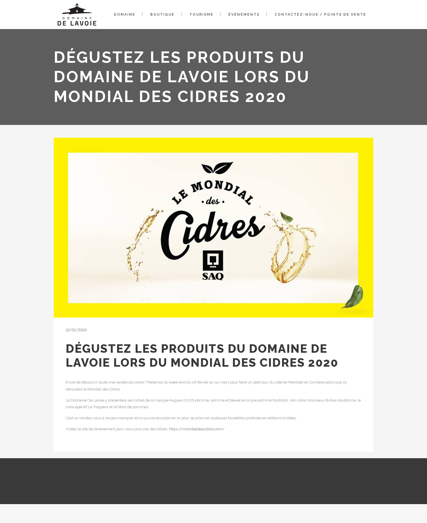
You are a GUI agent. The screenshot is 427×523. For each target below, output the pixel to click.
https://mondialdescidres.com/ (197, 429)
